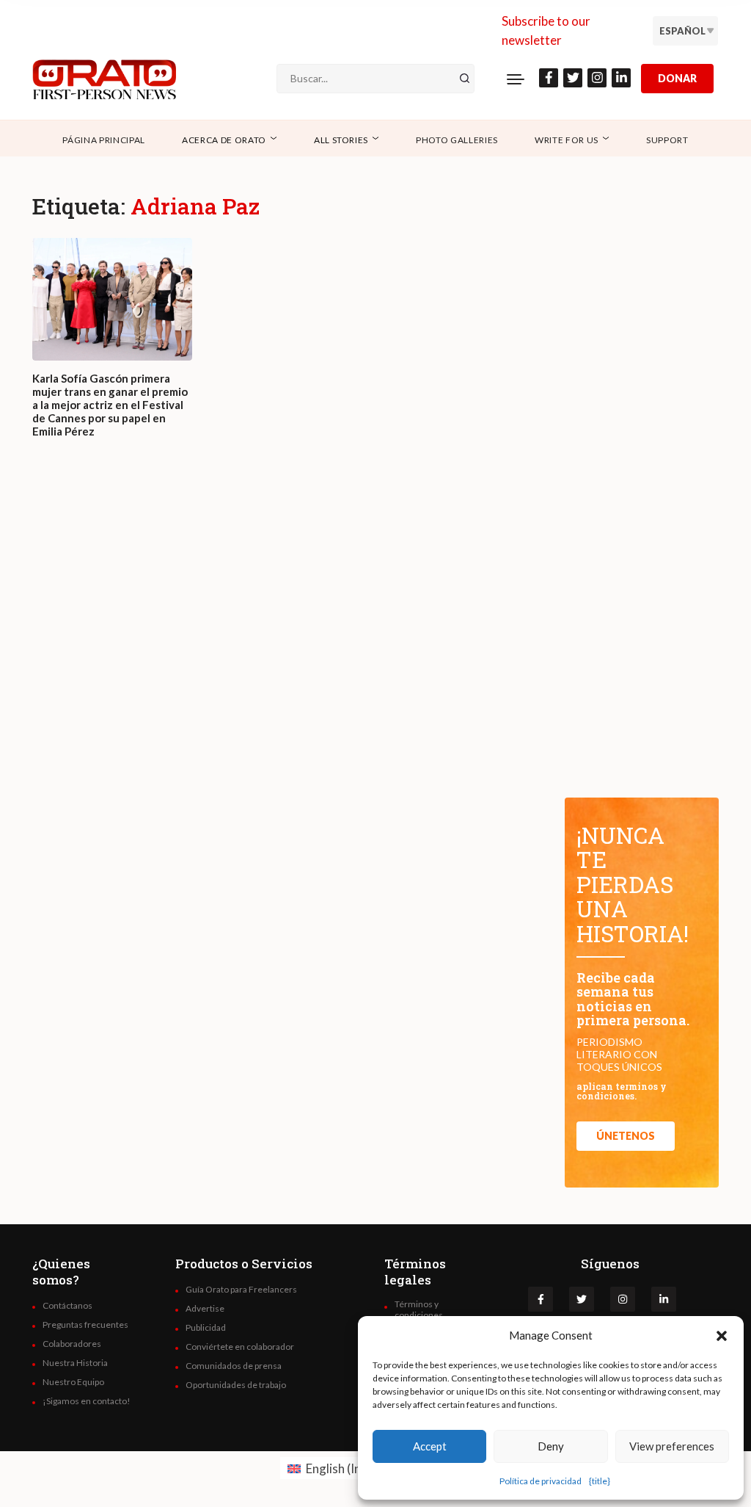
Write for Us (566, 139)
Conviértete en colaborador (240, 1347)
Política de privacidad (540, 1480)
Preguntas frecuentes (85, 1325)
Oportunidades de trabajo (236, 1385)
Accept (430, 1446)
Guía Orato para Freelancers (241, 1289)
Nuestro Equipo (73, 1382)
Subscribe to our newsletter (546, 30)
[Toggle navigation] (515, 78)
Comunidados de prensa (234, 1366)
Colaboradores (72, 1344)
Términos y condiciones (419, 1309)
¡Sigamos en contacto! (87, 1401)
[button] (721, 1335)
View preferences (671, 1446)
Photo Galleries (457, 139)
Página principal (103, 139)
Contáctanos (67, 1306)
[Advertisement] (289, 637)
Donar (677, 78)
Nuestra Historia (75, 1363)
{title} (599, 1480)
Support (667, 139)
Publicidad (206, 1328)
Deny (551, 1446)
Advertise (205, 1309)
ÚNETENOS (625, 1136)
